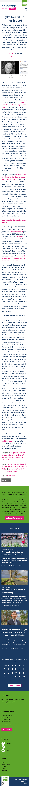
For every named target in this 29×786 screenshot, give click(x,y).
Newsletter (4, 770)
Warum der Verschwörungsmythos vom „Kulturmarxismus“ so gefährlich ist (14, 631)
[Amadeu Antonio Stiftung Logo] (5, 779)
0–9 (5, 665)
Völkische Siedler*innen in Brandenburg (13, 590)
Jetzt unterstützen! (14, 518)
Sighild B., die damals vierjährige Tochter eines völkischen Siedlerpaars (13, 176)
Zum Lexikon (14, 685)
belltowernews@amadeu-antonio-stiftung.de (12, 699)
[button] (2, 783)
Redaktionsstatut (6, 764)
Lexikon (3, 762)
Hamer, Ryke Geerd (15, 469)
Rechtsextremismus (13, 457)
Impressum (25, 783)
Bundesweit (11, 475)
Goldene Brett (7, 441)
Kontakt (3, 766)
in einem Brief (21, 236)
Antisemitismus (13, 464)
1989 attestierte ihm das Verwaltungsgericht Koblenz (13, 104)
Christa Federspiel (16, 231)
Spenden (6, 729)
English (3, 768)
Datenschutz (24, 781)
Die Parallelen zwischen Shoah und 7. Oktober (12, 552)
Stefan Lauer (10, 53)
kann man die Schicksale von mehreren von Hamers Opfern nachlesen (13, 258)
